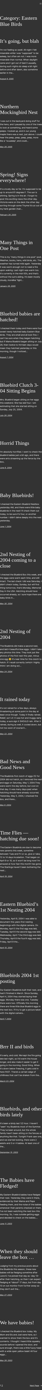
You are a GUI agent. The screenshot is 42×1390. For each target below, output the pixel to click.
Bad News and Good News (15, 764)
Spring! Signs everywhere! (14, 177)
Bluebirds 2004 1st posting (19, 978)
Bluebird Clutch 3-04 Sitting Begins (19, 388)
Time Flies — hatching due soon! (19, 835)
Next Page (36, 1385)
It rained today (15, 699)
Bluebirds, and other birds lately (21, 1111)
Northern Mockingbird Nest (19, 109)
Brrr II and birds (17, 1046)
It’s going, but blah (19, 41)
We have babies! (17, 1322)
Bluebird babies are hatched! (20, 316)
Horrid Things (14, 443)
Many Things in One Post (16, 245)
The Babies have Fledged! (17, 1183)
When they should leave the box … (18, 1254)
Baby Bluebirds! (17, 495)
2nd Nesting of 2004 (15, 634)
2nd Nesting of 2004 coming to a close (18, 560)
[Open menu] (40, 3)
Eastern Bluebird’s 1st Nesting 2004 (19, 907)
